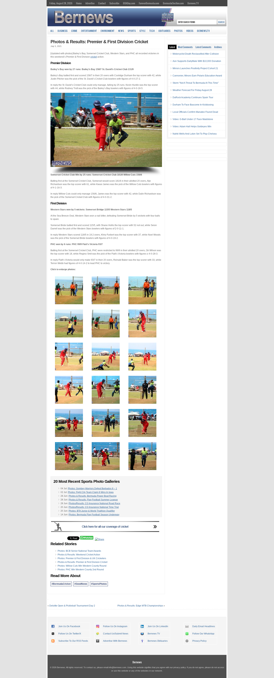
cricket (93, 57)
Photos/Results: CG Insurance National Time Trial (94, 507)
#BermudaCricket (61, 584)
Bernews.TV (193, 3)
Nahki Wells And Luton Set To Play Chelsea (195, 133)
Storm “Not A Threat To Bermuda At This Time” (196, 83)
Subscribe (114, 3)
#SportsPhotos (99, 584)
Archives (218, 47)
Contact (102, 3)
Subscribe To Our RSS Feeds (73, 641)
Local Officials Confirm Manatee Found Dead (195, 112)
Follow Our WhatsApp (203, 633)
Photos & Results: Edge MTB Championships (140, 605)
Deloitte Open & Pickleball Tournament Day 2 (72, 605)
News (121, 31)
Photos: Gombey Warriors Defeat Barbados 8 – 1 (92, 488)
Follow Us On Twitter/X (69, 633)
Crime (74, 31)
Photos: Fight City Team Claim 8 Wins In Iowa (91, 492)
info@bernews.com (117, 667)
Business (62, 31)
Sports (132, 31)
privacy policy (179, 667)
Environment (107, 31)
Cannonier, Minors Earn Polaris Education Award (197, 75)
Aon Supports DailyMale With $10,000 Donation (197, 61)
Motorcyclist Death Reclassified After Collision (196, 54)
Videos (189, 31)
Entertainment (89, 31)
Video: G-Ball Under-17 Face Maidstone (193, 119)
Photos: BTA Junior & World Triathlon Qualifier (92, 511)
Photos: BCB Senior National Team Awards (79, 551)
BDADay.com (129, 3)
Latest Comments (203, 47)
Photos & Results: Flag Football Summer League (93, 499)
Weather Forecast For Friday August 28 (192, 90)
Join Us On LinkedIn (158, 626)
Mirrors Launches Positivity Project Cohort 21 (195, 68)
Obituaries (164, 31)
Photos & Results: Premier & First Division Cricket (99, 41)
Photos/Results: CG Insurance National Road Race (94, 503)
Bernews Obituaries (158, 641)
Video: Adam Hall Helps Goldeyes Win (192, 126)
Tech (152, 31)
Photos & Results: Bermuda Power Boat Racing (92, 496)
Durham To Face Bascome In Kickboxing (193, 104)
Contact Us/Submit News (115, 633)
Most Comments (185, 47)
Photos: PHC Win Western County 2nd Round (81, 569)
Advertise (90, 3)
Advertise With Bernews (115, 641)
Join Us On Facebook (69, 626)
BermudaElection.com (173, 3)
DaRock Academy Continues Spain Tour (193, 97)
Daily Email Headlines (203, 626)
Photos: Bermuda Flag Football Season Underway (94, 514)
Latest (172, 47)
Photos (178, 31)
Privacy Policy (199, 641)
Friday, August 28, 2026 (60, 3)
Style (142, 31)
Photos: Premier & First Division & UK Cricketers (82, 558)
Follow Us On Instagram (115, 626)
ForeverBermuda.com (149, 3)
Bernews (137, 662)
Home (79, 3)
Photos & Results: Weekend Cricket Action (79, 554)
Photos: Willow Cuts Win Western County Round (82, 566)
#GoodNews (80, 584)
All (52, 31)
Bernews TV (154, 633)
